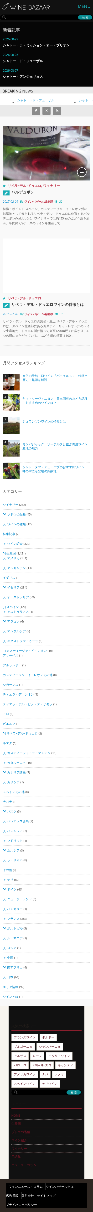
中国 (10, 957)
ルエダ (7, 743)
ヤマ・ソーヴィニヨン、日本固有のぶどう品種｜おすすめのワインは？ (55, 401)
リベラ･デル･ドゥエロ (24, 185)
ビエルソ (9, 723)
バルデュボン (22, 192)
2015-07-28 (10, 314)
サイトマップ (46, 1195)
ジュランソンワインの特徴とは (44, 421)
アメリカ (13, 558)
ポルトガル (15, 928)
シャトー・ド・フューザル (23, 60)
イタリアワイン (59, 1056)
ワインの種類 (16, 524)
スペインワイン (25, 1083)
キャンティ (65, 1065)
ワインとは (10, 996)
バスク (11, 811)
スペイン (12, 607)
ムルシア (13, 850)
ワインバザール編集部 (38, 201)
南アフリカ (15, 967)
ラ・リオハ (15, 860)
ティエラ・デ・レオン (18, 694)
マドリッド (15, 840)
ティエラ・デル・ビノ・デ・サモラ (27, 704)
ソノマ (59, 1074)
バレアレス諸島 (18, 821)
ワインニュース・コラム (26, 1186)
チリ (10, 879)
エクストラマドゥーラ (22, 641)
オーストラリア (18, 597)
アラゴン (13, 621)
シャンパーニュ (50, 1046)
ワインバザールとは (60, 1186)
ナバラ (7, 801)
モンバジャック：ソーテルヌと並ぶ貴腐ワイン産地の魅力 (55, 446)
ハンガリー (15, 909)
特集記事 (9, 534)
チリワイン (49, 1083)
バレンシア (15, 831)
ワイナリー (51, 185)
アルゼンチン (16, 568)
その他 (7, 870)
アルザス (20, 1056)
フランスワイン (25, 1037)
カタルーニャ (16, 762)
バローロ (20, 1065)
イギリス (9, 577)
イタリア (13, 587)
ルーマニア (15, 938)
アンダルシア (16, 631)
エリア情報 (10, 987)
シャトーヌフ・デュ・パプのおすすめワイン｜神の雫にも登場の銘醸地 (55, 469)
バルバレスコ (42, 1065)
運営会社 (27, 1195)
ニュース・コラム (23, 1165)
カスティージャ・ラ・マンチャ (29, 753)
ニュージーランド (20, 899)
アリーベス (10, 655)
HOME (15, 1115)
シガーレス (10, 684)
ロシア (12, 948)
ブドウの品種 (16, 514)
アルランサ (12, 665)
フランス (13, 918)
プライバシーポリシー (21, 1204)
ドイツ (11, 889)
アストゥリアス (18, 611)
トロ (6, 714)
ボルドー (48, 1037)
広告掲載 (12, 1195)
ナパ (45, 1074)
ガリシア (13, 782)
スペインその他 (14, 792)
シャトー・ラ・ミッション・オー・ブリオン (36, 45)
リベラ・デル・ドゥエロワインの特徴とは (47, 304)
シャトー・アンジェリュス (23, 76)
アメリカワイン (25, 1074)
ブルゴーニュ (23, 1046)
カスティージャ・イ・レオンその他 (27, 675)
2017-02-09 (10, 201)
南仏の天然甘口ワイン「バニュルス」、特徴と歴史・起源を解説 (55, 378)
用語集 (16, 1156)
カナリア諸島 (16, 772)
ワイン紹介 (15, 543)
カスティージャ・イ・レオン (26, 650)
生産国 (11, 553)
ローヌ (37, 1056)
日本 (10, 977)
